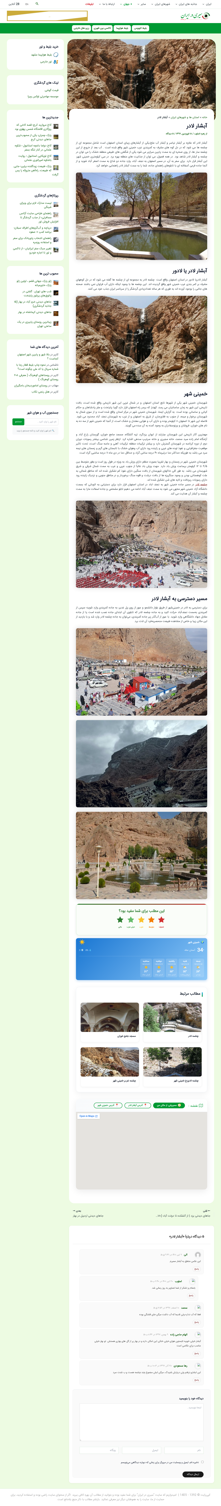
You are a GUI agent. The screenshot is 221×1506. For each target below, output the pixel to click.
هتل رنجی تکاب (41, 392)
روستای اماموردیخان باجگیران (30, 385)
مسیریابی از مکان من (167, 1105)
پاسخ (196, 1269)
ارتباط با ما (109, 4)
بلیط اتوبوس (140, 28)
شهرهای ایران (162, 4)
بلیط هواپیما (122, 28)
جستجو (18, 422)
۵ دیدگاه (170, 134)
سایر (143, 4)
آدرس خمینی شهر (106, 1105)
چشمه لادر (201, 484)
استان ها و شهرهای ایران (185, 117)
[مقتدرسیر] (47, 16)
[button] (204, 4)
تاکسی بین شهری (102, 28)
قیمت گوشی (51, 90)
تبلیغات (89, 4)
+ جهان (128, 4)
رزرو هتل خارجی (81, 28)
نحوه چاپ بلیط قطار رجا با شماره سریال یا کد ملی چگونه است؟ (37, 367)
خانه (204, 117)
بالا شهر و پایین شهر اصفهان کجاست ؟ (37, 356)
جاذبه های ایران (188, 4)
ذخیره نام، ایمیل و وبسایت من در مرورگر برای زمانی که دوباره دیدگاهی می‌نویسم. (159, 1462)
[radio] (161, 922)
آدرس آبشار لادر (135, 1105)
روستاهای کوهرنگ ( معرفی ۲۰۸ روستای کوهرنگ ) (36, 377)
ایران (208, 4)
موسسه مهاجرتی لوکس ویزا (43, 96)
